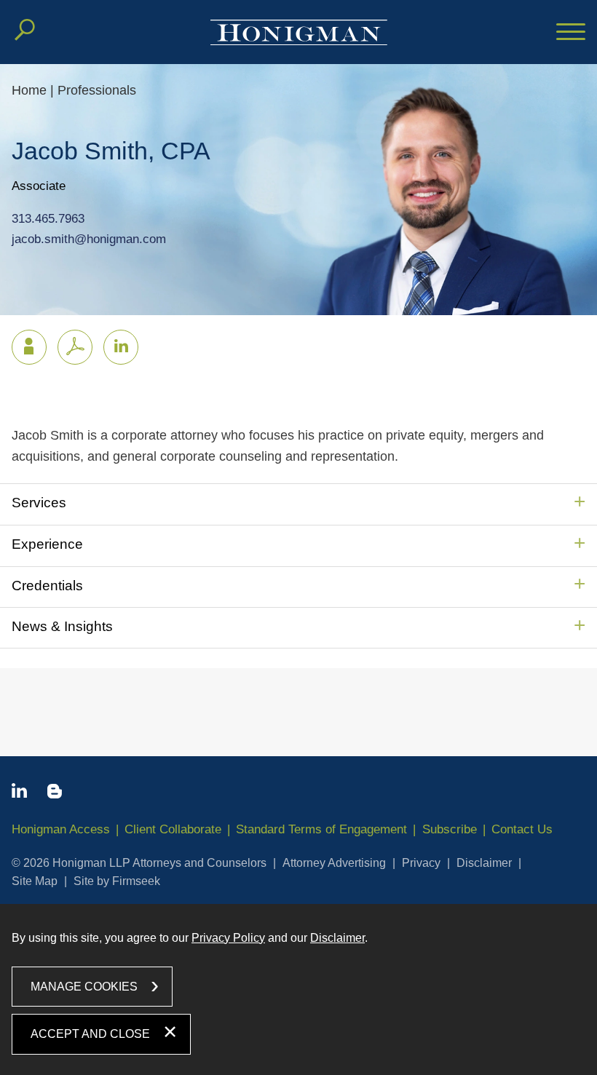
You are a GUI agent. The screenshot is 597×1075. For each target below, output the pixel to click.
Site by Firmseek (117, 881)
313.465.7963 (48, 219)
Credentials (47, 585)
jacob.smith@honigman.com (89, 239)
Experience (47, 544)
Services (39, 502)
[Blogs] (54, 794)
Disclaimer (484, 863)
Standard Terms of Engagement (321, 829)
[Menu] (570, 33)
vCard (29, 347)
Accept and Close (90, 1034)
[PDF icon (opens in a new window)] (75, 347)
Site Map (35, 881)
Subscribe (449, 829)
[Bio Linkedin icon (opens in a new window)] (120, 347)
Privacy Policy (228, 938)
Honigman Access (61, 829)
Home (29, 90)
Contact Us (522, 829)
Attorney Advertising (334, 863)
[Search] (25, 30)
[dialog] (298, 989)
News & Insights (62, 626)
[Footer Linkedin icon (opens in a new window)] (19, 793)
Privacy (421, 863)
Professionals (97, 90)
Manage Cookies (84, 986)
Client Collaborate (172, 829)
